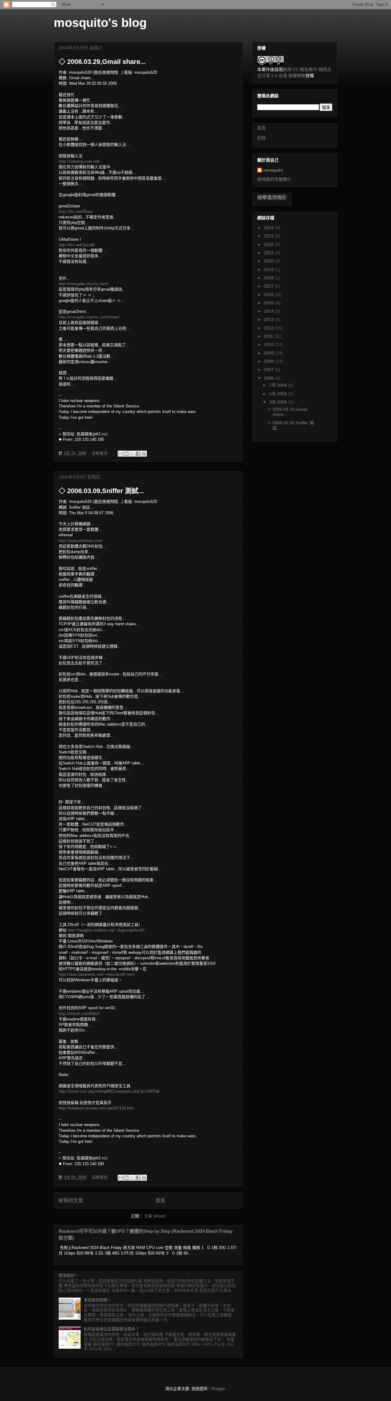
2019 (269, 269)
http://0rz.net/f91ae (75, 211)
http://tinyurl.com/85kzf (79, 1013)
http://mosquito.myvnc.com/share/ (89, 317)
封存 (261, 138)
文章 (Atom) (154, 1216)
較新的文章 (71, 1200)
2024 (269, 227)
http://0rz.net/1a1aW (77, 245)
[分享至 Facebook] (138, 454)
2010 (269, 344)
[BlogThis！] (126, 454)
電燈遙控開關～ (97, 1300)
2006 (269, 378)
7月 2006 (278, 385)
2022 (269, 244)
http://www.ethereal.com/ (80, 540)
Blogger (218, 1388)
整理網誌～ (69, 1275)
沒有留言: (101, 453)
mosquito (273, 170)
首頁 (160, 1200)
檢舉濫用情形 (272, 197)
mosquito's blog (100, 22)
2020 (269, 260)
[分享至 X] (132, 454)
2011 (269, 336)
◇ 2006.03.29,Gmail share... (102, 61)
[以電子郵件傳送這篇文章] (121, 454)
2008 (269, 361)
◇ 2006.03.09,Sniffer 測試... (101, 491)
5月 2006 (278, 393)
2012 (269, 327)
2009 (269, 353)
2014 (269, 311)
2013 (269, 319)
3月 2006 (278, 401)
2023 (269, 235)
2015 (269, 302)
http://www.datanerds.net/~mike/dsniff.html (96, 974)
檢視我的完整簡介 (274, 179)
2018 (269, 277)
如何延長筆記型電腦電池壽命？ (111, 1329)
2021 (269, 252)
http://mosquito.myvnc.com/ (83, 283)
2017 (269, 286)
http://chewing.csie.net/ (79, 161)
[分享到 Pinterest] (144, 454)
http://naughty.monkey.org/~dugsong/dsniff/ (106, 930)
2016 (269, 294)
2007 (269, 369)
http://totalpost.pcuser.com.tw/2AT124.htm (96, 1108)
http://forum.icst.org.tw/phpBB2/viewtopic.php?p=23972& (109, 1091)
